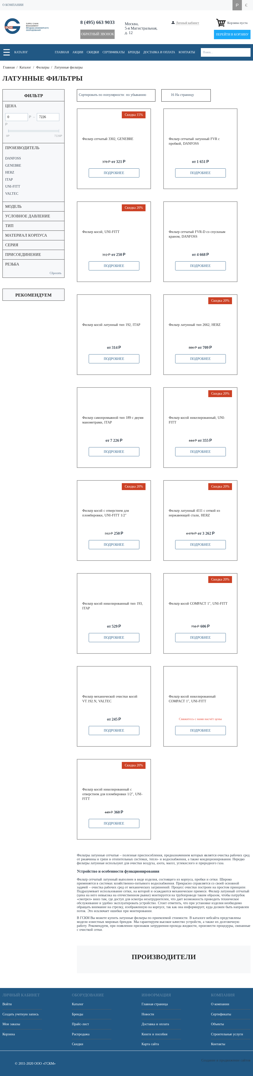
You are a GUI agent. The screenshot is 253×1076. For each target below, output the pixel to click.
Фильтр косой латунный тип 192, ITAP (111, 325)
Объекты (217, 1024)
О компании (220, 1004)
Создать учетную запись (20, 1014)
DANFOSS (13, 158)
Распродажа (80, 1034)
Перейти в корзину (232, 34)
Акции (77, 52)
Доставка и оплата (159, 52)
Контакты (187, 52)
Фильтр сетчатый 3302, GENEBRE (107, 139)
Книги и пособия (154, 1034)
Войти (7, 1004)
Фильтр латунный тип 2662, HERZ (195, 325)
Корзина (8, 1034)
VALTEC (11, 193)
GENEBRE (13, 165)
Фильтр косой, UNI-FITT (101, 232)
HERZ (9, 172)
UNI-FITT (12, 186)
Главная (62, 52)
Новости (148, 1014)
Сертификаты (114, 52)
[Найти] (246, 52)
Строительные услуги (227, 1034)
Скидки (93, 52)
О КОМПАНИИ (12, 5)
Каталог (21, 52)
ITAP (9, 179)
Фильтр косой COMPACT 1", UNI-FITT (198, 603)
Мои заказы (11, 1024)
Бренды (134, 52)
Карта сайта (150, 1044)
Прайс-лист (80, 1024)
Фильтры (42, 67)
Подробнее (114, 173)
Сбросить (55, 273)
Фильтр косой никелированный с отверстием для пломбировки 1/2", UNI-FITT (112, 794)
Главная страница (155, 1004)
